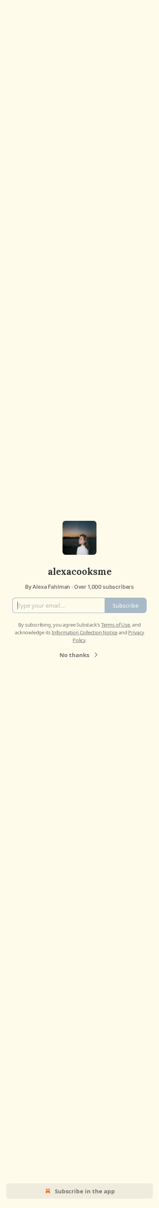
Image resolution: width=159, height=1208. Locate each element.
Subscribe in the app (85, 1191)
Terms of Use (115, 624)
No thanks (74, 655)
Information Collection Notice (84, 632)
